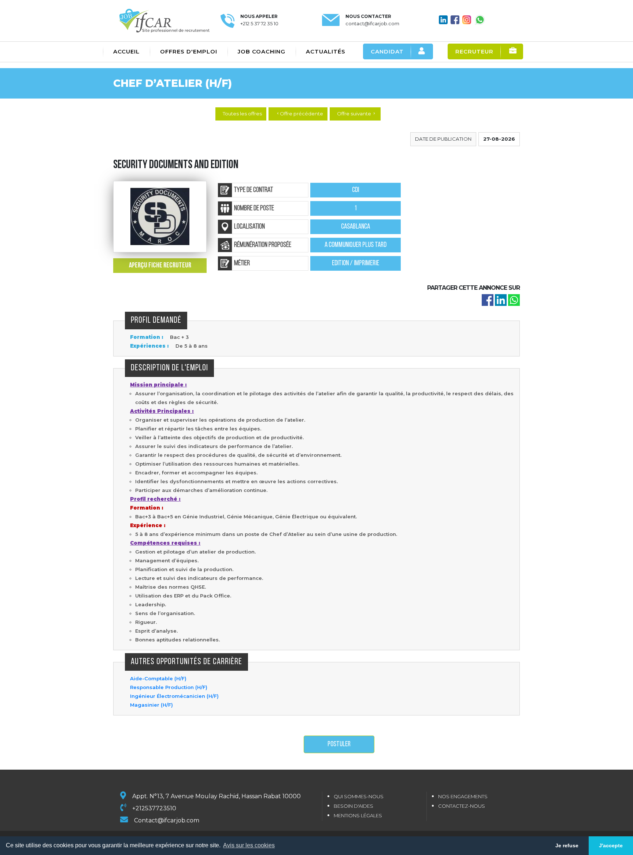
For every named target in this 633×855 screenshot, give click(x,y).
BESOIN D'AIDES (353, 806)
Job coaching (261, 51)
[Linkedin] (501, 299)
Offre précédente (299, 113)
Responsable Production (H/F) (168, 687)
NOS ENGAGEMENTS (463, 796)
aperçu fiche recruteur (160, 265)
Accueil (126, 51)
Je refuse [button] (566, 845)
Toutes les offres (242, 113)
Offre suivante (356, 113)
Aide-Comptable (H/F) (158, 678)
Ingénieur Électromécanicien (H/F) (174, 696)
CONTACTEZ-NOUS (461, 806)
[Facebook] (487, 299)
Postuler (339, 744)
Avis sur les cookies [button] (249, 845)
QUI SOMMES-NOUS (359, 796)
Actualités (325, 51)
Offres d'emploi (188, 51)
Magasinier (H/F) (151, 705)
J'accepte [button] (611, 845)
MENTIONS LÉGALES (358, 815)
